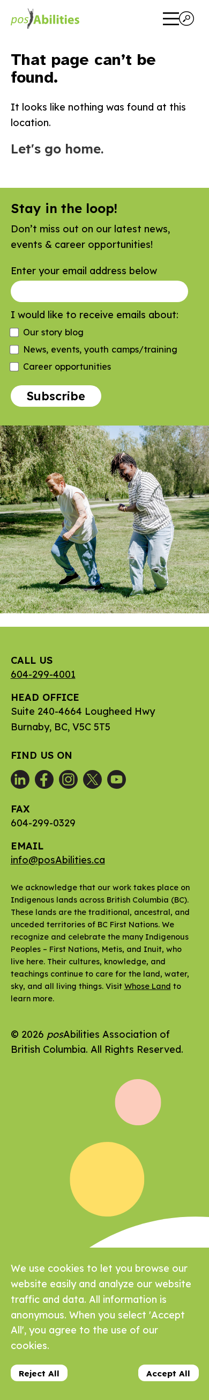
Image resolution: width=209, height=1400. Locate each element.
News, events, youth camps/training (100, 349)
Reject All (39, 1373)
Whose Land (147, 986)
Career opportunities (67, 366)
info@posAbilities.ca (58, 860)
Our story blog (53, 332)
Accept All (168, 1373)
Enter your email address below (84, 271)
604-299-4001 (43, 674)
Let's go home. (57, 149)
